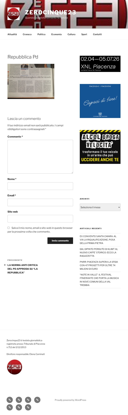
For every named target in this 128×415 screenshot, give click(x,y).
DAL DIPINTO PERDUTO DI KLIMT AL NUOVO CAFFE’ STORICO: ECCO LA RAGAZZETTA (99, 252)
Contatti (97, 34)
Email (11, 195)
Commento (15, 136)
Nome (11, 179)
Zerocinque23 (50, 12)
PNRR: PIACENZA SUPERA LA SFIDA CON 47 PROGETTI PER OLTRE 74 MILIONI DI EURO (99, 265)
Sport (84, 34)
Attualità (12, 34)
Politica (41, 34)
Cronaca (27, 34)
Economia (56, 34)
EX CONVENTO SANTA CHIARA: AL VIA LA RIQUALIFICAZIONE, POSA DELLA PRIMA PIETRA (98, 240)
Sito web (12, 211)
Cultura (71, 34)
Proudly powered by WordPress (70, 400)
